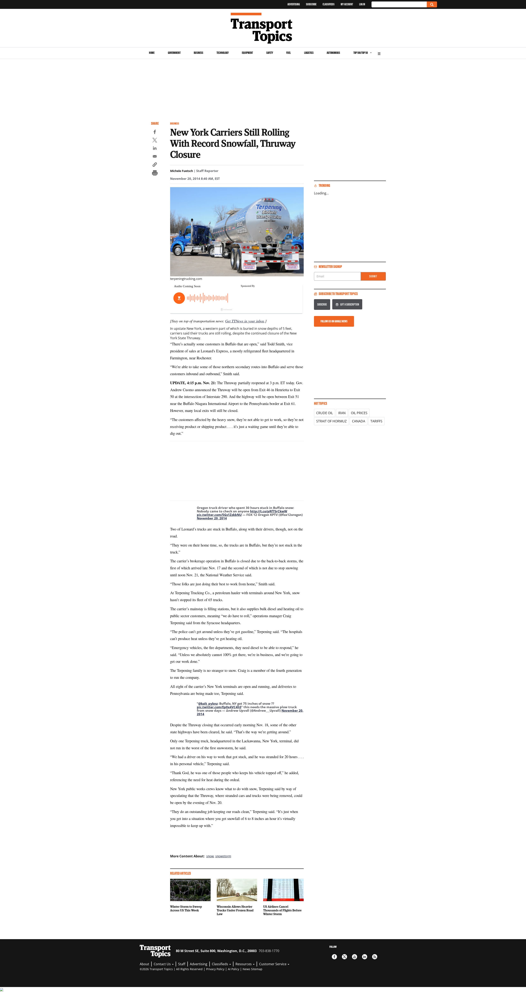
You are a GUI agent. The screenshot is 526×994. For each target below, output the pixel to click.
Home (152, 53)
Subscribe (311, 4)
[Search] (432, 4)
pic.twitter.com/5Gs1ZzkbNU (219, 514)
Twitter (344, 956)
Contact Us (163, 964)
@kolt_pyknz (208, 703)
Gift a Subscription (349, 304)
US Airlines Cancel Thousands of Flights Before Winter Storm (282, 910)
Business (198, 53)
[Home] (263, 28)
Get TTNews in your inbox (244, 320)
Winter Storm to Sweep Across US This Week (186, 908)
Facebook (334, 956)
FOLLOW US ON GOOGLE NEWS (334, 321)
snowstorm (223, 856)
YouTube (354, 956)
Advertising (293, 4)
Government (174, 53)
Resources (244, 964)
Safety (269, 53)
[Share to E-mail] (155, 157)
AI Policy (233, 969)
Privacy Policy (215, 969)
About (144, 964)
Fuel (288, 53)
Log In (362, 4)
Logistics (309, 53)
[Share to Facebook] (155, 132)
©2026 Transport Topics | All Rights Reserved (171, 969)
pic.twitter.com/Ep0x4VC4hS (219, 707)
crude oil (324, 413)
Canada (358, 421)
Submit (373, 276)
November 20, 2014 (212, 518)
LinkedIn (364, 956)
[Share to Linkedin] (155, 148)
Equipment (247, 53)
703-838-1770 (269, 951)
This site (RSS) (374, 956)
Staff (181, 964)
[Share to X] (155, 140)
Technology (223, 53)
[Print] (155, 173)
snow (210, 856)
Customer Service (273, 964)
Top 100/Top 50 (360, 53)
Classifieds (329, 4)
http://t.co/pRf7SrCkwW (268, 511)
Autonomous (333, 53)
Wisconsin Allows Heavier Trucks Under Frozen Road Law (235, 910)
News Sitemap (252, 969)
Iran (342, 413)
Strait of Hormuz (331, 421)
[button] (155, 165)
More (379, 53)
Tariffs (376, 421)
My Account (347, 4)
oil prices (359, 413)
